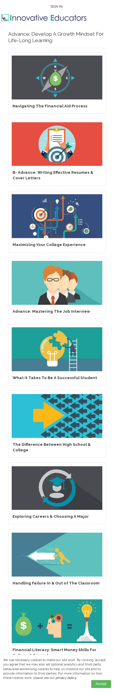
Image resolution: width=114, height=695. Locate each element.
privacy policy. (66, 677)
